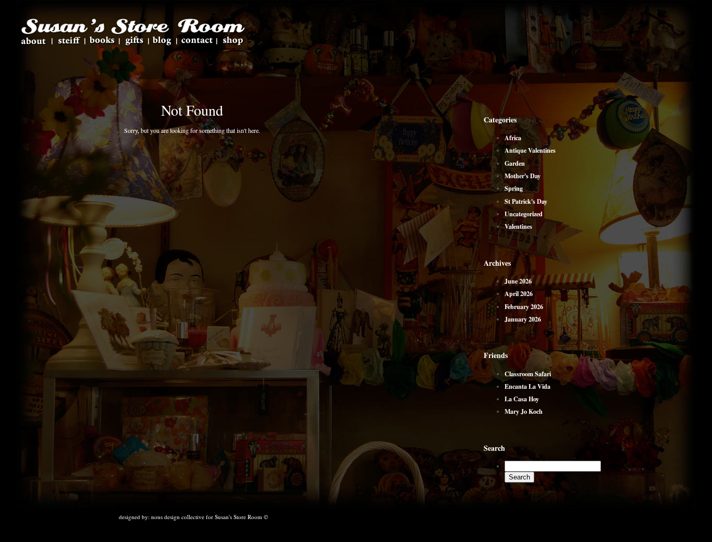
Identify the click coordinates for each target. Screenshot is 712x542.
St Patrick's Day (526, 201)
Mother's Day (523, 175)
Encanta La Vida (527, 386)
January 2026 (523, 319)
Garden (515, 163)
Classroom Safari (528, 373)
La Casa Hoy (522, 398)
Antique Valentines (530, 150)
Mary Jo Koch (524, 411)
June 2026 (518, 281)
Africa (513, 137)
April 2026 (519, 293)
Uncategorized (524, 213)
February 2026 (524, 306)
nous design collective (177, 517)
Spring (514, 188)
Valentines (518, 226)
